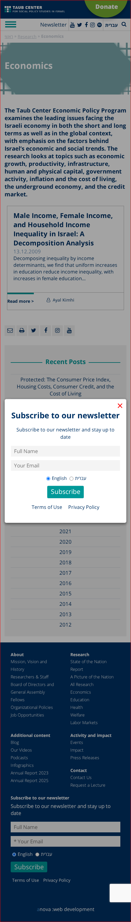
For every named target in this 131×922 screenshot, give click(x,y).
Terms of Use (47, 507)
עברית (80, 478)
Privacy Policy (83, 507)
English (59, 478)
